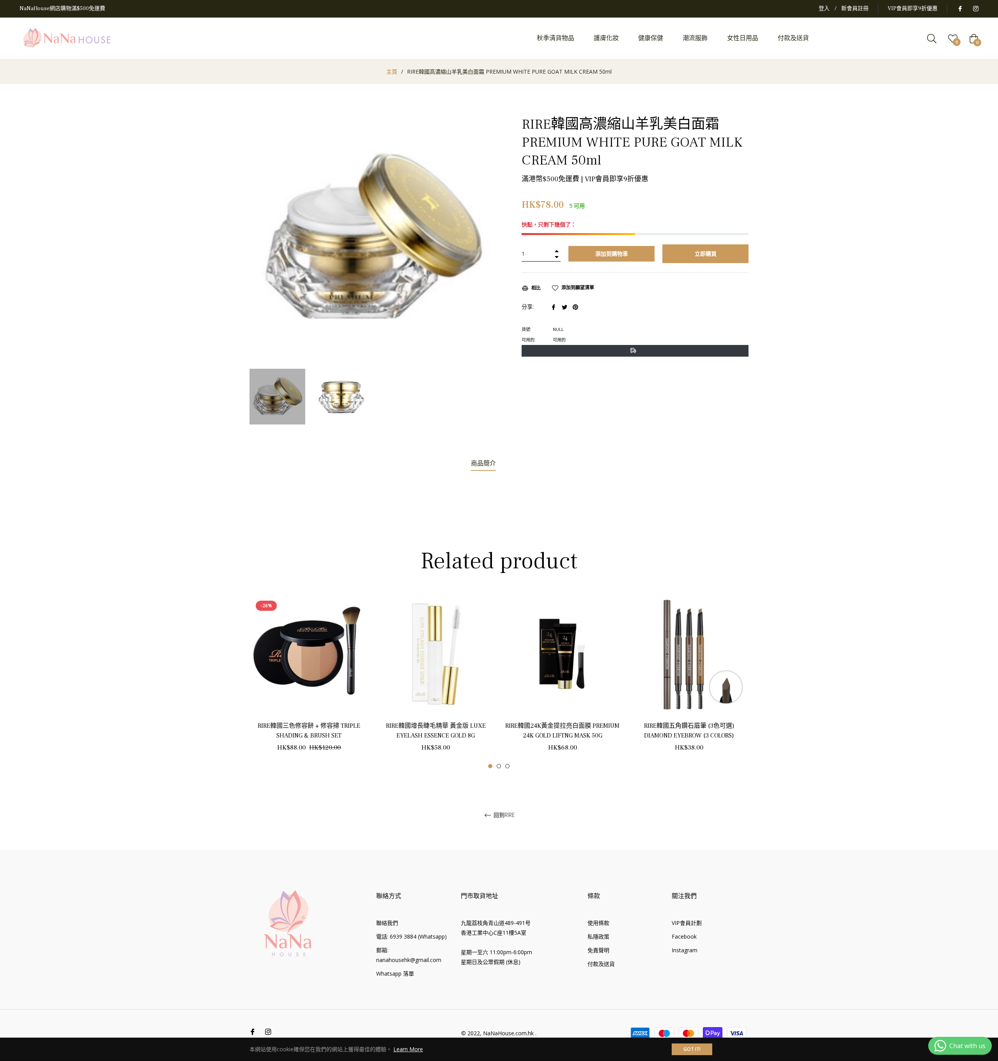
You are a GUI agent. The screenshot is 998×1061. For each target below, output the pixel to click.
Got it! (692, 1049)
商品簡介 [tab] (483, 463)
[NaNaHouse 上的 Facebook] (960, 8)
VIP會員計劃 (687, 923)
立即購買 (706, 253)
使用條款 (598, 923)
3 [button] (507, 766)
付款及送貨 (601, 963)
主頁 (391, 71)
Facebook (684, 936)
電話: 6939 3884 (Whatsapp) (411, 936)
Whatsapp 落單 (395, 973)
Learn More (408, 1049)
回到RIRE (503, 815)
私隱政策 (598, 936)
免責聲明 (598, 950)
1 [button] (490, 766)
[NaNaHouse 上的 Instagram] (975, 8)
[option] (309, 681)
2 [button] (499, 766)
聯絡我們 (387, 923)
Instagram (684, 950)
